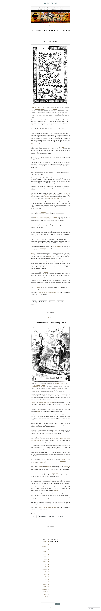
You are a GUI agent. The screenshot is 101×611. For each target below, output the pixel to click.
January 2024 (46, 541)
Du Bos (53, 438)
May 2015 (47, 579)
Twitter (52, 7)
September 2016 (45, 559)
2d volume (57, 388)
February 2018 (46, 554)
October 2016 (46, 558)
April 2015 (46, 581)
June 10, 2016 (50, 36)
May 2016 (47, 566)
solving (38, 385)
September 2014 (45, 592)
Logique (34, 462)
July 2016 (47, 563)
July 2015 (47, 576)
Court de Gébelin (61, 394)
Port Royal (43, 462)
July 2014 (47, 596)
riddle (43, 385)
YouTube (53, 9)
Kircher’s (43, 212)
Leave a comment (50, 312)
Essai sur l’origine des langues (41, 217)
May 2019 (47, 549)
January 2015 (46, 586)
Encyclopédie (43, 248)
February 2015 (46, 584)
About (38, 7)
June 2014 (47, 597)
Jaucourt (32, 253)
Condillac (55, 490)
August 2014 (46, 594)
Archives (60, 7)
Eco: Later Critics (50, 41)
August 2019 (46, 548)
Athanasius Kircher (36, 107)
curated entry (35, 386)
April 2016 (46, 568)
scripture (51, 107)
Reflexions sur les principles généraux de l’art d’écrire (43, 195)
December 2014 (45, 588)
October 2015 (46, 571)
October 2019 (46, 544)
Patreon (60, 9)
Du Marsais (36, 265)
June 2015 (47, 578)
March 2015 (46, 583)
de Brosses (51, 394)
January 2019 (46, 551)
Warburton (47, 196)
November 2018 (45, 553)
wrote (57, 473)
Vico (42, 119)
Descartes (64, 459)
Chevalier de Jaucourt (57, 246)
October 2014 (46, 591)
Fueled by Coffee (43, 9)
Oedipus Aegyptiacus (39, 109)
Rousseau (55, 217)
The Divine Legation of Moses (52, 198)
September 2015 (45, 573)
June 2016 (47, 564)
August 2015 (46, 574)
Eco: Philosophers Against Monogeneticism (50, 323)
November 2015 (45, 569)
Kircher (49, 256)
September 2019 (45, 546)
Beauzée (41, 466)
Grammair (62, 461)
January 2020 (46, 543)
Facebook (45, 7)
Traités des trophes (51, 265)
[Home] (50, 22)
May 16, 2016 (50, 317)
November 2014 (45, 589)
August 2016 (46, 561)
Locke (60, 493)
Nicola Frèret (67, 193)
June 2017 (47, 556)
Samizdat (50, 3)
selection (55, 109)
